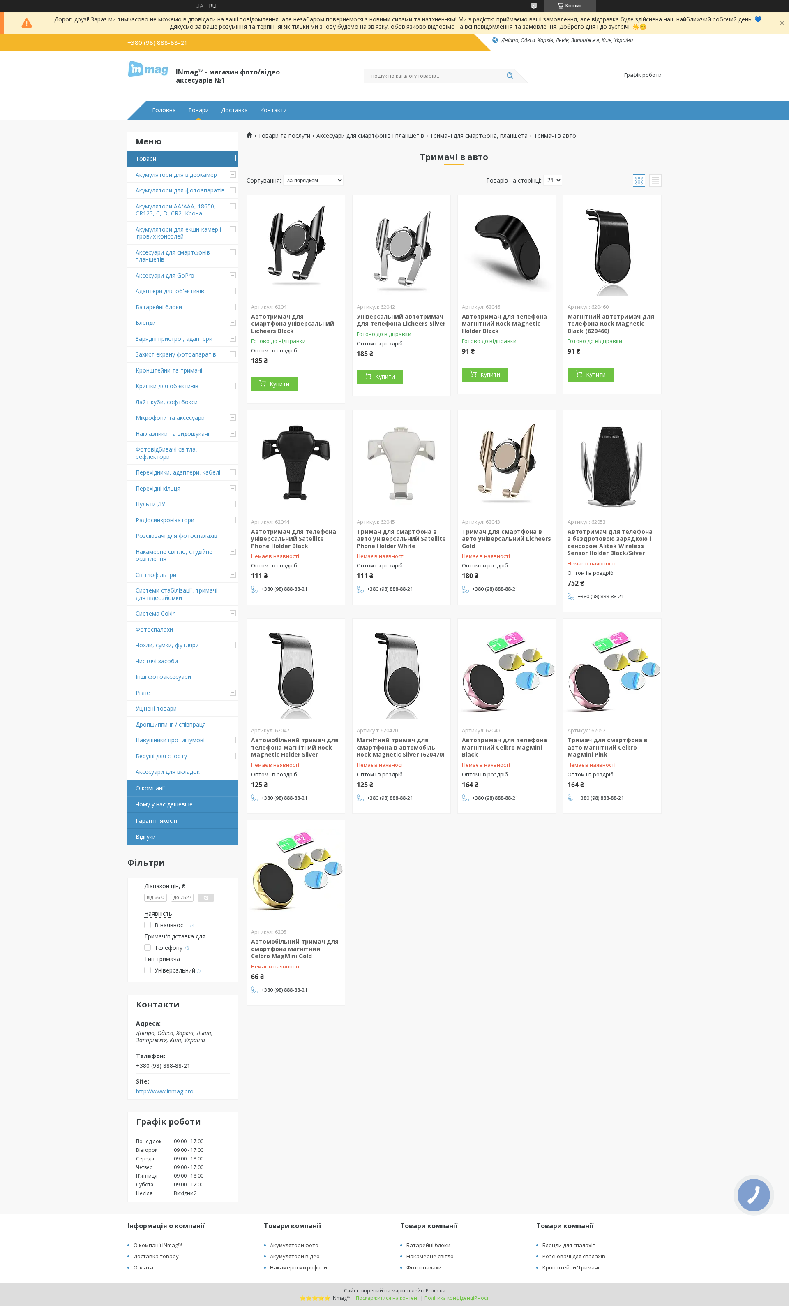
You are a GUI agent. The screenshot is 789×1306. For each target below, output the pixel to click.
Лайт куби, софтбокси (167, 402)
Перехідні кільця (158, 488)
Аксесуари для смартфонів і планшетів (174, 256)
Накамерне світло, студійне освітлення (174, 555)
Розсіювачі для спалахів (573, 1256)
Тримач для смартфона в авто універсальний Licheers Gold (506, 539)
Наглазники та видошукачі (172, 434)
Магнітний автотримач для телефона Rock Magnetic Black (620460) (611, 324)
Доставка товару (156, 1256)
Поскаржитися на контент (387, 1297)
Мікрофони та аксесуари (170, 417)
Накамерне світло (430, 1256)
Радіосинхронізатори (165, 520)
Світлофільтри (156, 575)
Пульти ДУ (150, 504)
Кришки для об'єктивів (167, 386)
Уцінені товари (156, 708)
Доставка (234, 110)
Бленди (146, 322)
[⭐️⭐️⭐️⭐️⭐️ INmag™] (147, 75)
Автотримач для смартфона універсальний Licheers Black (292, 324)
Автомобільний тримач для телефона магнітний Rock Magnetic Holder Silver (295, 747)
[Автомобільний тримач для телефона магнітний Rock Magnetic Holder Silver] (296, 670)
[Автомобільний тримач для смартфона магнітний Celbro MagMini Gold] (296, 871)
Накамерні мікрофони (298, 1267)
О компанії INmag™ (158, 1245)
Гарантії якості (156, 820)
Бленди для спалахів (569, 1245)
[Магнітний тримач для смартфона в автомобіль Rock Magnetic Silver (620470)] (401, 670)
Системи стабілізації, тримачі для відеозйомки (176, 594)
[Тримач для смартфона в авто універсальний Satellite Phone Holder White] (401, 461)
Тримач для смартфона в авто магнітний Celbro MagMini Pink (608, 747)
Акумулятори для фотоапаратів (180, 190)
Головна (164, 110)
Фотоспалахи (154, 629)
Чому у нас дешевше (164, 804)
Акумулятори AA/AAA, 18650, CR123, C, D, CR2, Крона (176, 210)
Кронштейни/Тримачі (570, 1267)
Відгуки (146, 837)
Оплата (143, 1267)
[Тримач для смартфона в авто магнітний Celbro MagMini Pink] (612, 670)
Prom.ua (435, 1290)
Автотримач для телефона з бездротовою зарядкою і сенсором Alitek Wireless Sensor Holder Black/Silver (610, 542)
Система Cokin (156, 613)
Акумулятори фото (294, 1245)
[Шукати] (509, 76)
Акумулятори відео (295, 1256)
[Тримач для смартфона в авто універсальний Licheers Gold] (507, 461)
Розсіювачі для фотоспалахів (176, 536)
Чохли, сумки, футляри (167, 645)
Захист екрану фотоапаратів (176, 354)
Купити (279, 384)
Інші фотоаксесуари (163, 677)
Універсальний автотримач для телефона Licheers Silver (401, 320)
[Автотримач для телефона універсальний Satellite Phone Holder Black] (296, 461)
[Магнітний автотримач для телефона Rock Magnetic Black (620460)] (612, 246)
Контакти (273, 110)
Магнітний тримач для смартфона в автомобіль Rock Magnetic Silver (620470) (401, 747)
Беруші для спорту (161, 756)
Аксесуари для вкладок (168, 772)
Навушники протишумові (170, 740)
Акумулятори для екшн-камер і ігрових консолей (178, 233)
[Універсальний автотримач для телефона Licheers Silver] (401, 246)
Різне (143, 693)
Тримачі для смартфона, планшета (479, 135)
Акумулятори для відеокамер (176, 174)
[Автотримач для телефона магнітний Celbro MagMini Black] (507, 670)
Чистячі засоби (157, 661)
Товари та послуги (284, 135)
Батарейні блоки (159, 307)
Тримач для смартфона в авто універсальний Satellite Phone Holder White (401, 539)
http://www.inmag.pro (165, 1091)
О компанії (150, 788)
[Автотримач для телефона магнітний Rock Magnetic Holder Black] (507, 246)
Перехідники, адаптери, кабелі (178, 472)
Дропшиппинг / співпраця (171, 724)
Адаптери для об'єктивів (170, 291)
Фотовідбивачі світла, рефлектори (166, 453)
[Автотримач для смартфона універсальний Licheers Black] (296, 246)
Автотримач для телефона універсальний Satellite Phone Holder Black (293, 539)
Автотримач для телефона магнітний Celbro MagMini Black (504, 747)
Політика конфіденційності (457, 1297)
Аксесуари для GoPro (165, 275)
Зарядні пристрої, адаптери (174, 339)
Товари (198, 110)
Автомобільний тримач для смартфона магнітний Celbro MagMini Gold (295, 949)
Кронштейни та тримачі (169, 370)
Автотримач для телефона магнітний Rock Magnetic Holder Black (504, 324)
